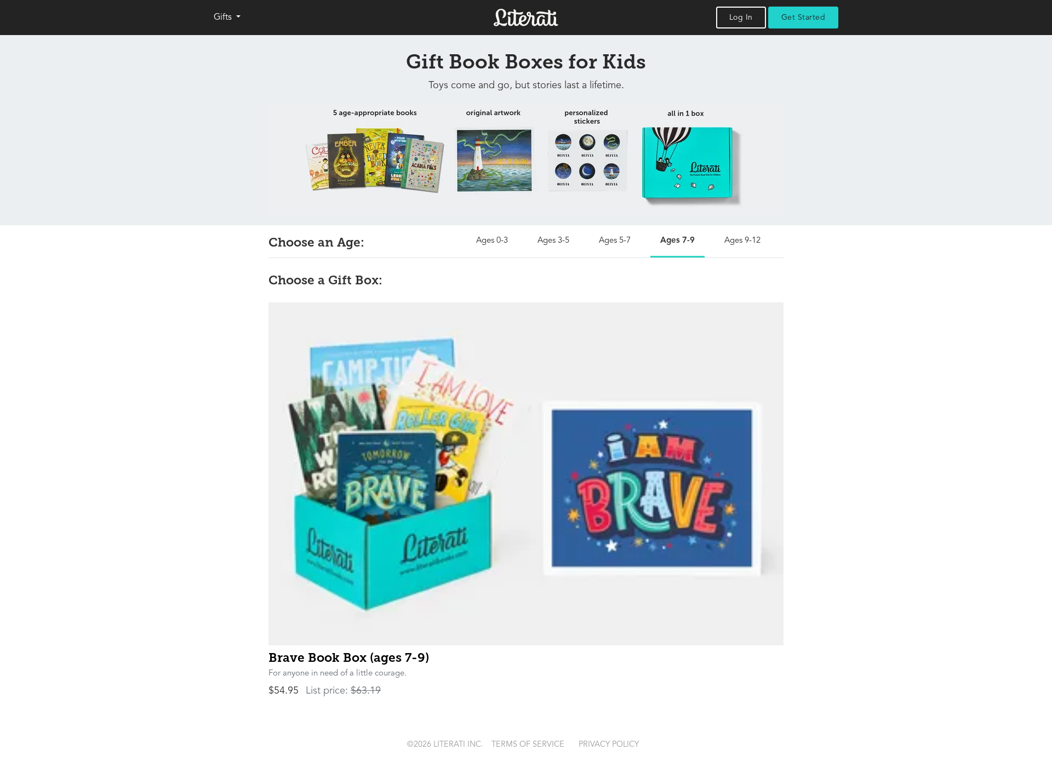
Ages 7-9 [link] (677, 241)
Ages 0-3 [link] (492, 241)
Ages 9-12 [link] (742, 241)
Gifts (224, 17)
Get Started (803, 17)
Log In (741, 17)
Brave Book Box (348, 657)
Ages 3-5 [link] (553, 241)
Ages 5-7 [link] (615, 241)
